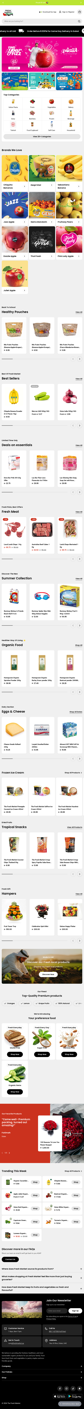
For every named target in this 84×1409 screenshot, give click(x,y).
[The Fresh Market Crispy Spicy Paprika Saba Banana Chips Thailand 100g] (42, 844)
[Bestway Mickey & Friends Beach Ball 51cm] (14, 596)
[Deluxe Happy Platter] (70, 911)
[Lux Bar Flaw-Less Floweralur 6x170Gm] (42, 462)
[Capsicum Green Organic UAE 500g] (8, 1221)
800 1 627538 (54, 1331)
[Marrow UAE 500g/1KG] (42, 396)
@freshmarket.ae (17, 1343)
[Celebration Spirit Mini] (42, 911)
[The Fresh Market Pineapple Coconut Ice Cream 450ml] (15, 791)
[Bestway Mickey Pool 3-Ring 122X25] (70, 596)
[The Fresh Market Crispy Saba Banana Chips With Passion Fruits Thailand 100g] (70, 844)
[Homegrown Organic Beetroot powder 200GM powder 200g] (70, 662)
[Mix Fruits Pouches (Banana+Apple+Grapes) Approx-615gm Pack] (14, 329)
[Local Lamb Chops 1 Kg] (14, 529)
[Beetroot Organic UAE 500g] (48, 1195)
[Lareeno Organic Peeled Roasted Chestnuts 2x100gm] (8, 1235)
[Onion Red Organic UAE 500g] (8, 1208)
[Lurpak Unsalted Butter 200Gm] (42, 729)
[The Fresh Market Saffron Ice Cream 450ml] (42, 791)
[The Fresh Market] (42, 54)
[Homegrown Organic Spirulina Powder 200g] (14, 662)
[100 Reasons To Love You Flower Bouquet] (50, 1127)
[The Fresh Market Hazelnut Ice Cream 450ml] (69, 791)
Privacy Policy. (51, 1319)
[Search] (79, 21)
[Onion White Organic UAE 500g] (48, 1208)
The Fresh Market (13, 1403)
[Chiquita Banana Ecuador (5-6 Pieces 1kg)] (14, 396)
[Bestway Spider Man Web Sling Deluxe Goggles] (42, 596)
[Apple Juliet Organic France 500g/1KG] (8, 1195)
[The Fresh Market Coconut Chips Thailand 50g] (14, 844)
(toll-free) (62, 1331)
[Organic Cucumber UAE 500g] (8, 1182)
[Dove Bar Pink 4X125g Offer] (14, 462)
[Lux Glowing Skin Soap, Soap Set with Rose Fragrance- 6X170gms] (70, 462)
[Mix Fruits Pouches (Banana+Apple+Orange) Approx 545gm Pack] (42, 329)
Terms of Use (72, 1316)
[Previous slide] (73, 359)
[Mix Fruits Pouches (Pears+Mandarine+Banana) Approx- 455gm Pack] (70, 329)
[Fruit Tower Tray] (14, 911)
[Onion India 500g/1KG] (70, 396)
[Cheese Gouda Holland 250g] (14, 729)
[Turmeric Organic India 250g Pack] (48, 1221)
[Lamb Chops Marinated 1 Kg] (70, 529)
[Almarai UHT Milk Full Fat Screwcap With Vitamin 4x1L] (70, 729)
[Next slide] (79, 359)
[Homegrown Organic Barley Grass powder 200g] (42, 662)
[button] (3, 2)
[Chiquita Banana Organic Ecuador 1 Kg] (48, 1182)
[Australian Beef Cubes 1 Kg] (42, 529)
